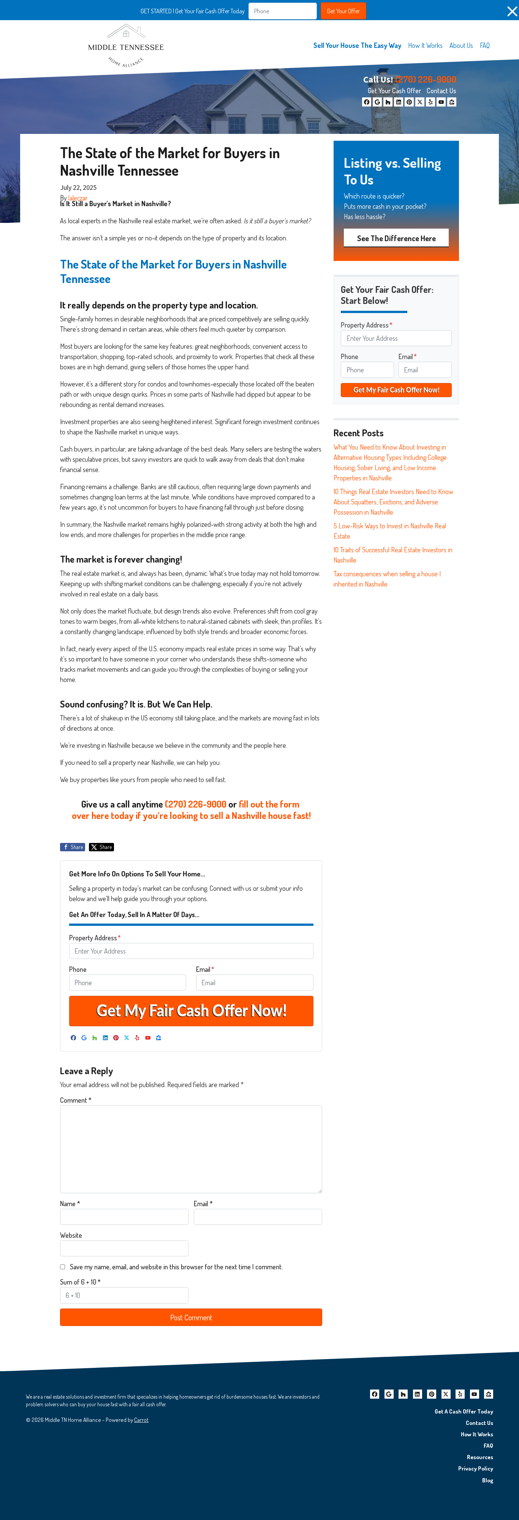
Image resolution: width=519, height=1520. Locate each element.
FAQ (485, 45)
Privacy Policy (475, 1468)
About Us (461, 45)
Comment (76, 1100)
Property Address (95, 937)
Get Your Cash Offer (394, 90)
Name (70, 1203)
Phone (78, 969)
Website (71, 1235)
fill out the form (270, 804)
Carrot (141, 1419)
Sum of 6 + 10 (80, 1282)
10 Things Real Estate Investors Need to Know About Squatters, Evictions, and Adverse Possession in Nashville (393, 501)
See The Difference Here (396, 238)
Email (205, 969)
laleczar (78, 198)
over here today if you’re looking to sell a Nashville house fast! (191, 815)
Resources (480, 1457)
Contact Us (441, 90)
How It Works (425, 45)
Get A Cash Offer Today (464, 1411)
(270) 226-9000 (425, 79)
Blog (487, 1480)
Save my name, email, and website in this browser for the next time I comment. (176, 1266)
